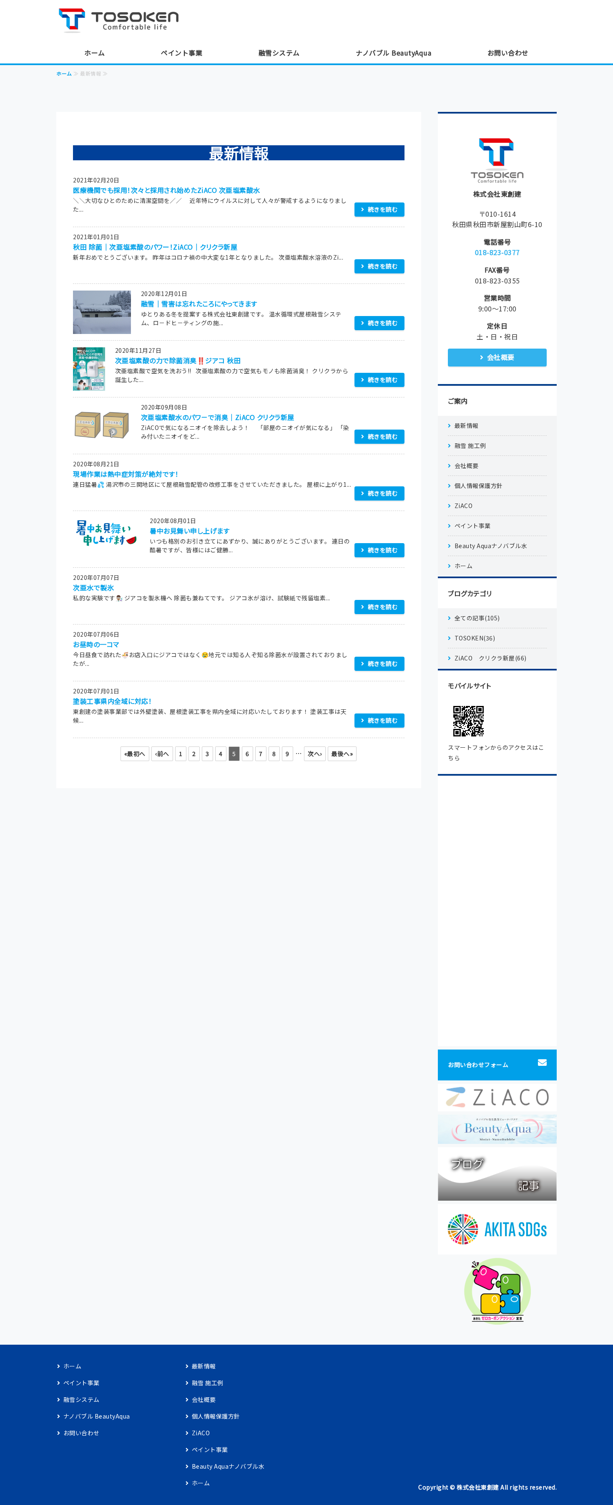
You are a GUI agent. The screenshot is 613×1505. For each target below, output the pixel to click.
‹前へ (162, 753)
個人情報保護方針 (479, 485)
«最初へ (135, 753)
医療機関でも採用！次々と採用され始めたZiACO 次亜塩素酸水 (166, 190)
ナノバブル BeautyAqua (393, 53)
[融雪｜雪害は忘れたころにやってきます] (102, 328)
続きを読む (383, 209)
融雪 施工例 (470, 445)
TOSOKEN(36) (475, 638)
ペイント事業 (181, 53)
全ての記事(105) (477, 618)
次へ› (315, 753)
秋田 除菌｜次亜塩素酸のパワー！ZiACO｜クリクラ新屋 (155, 247)
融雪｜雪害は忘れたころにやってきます (199, 303)
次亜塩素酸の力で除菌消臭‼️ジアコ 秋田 (178, 360)
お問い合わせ (508, 53)
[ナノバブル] (497, 1138)
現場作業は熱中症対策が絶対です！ (125, 474)
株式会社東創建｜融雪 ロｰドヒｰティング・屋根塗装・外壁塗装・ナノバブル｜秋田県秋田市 (123, 21)
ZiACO (464, 505)
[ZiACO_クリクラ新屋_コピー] (497, 1105)
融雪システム (279, 53)
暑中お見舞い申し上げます (189, 531)
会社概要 (501, 357)
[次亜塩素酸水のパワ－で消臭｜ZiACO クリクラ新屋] (102, 441)
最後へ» (342, 753)
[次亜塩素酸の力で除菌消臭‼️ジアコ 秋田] (89, 384)
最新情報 (467, 425)
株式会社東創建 (478, 1487)
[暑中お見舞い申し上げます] (106, 542)
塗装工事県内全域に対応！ (112, 701)
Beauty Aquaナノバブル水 (491, 545)
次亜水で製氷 (93, 587)
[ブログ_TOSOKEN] (497, 1194)
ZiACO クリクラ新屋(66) (491, 658)
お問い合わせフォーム (478, 1064)
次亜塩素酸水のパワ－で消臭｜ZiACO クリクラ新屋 (217, 417)
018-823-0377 (497, 252)
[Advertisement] (497, 911)
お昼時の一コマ (96, 644)
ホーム (94, 53)
